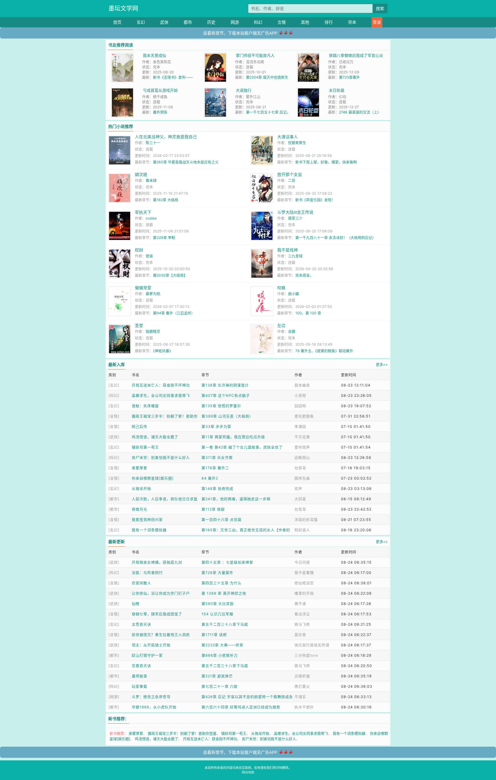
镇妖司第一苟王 (145, 447)
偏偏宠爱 (143, 287)
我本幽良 (302, 385)
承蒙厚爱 (139, 468)
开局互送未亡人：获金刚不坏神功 (161, 385)
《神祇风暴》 (163, 351)
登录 (377, 22)
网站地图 (248, 772)
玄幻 (141, 22)
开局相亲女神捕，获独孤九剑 (157, 562)
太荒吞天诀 (141, 624)
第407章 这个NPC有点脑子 (226, 395)
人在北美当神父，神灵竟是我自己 (166, 136)
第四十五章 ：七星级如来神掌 (227, 562)
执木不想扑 (304, 707)
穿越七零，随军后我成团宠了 (157, 614)
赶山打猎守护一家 (147, 655)
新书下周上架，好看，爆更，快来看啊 (326, 162)
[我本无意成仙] (122, 55)
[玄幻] (114, 385)
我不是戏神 (287, 250)
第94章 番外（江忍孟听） (174, 313)
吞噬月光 (139, 509)
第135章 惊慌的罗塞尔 (221, 406)
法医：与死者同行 (147, 572)
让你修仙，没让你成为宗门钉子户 (161, 593)
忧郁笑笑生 (297, 142)
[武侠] (114, 437)
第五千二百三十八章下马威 (225, 624)
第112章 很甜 (213, 509)
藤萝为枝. (153, 293)
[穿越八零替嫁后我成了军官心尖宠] (308, 55)
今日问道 (302, 562)
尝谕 (149, 256)
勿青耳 (300, 468)
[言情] (114, 416)
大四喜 (300, 499)
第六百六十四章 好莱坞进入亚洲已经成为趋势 (241, 707)
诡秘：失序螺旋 (145, 406)
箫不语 (300, 603)
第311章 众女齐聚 (217, 457)
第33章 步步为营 (216, 426)
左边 (281, 325)
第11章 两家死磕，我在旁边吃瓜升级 (233, 437)
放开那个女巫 (289, 174)
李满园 (300, 426)
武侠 (164, 22)
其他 (305, 22)
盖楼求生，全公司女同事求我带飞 (161, 395)
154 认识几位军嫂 (217, 614)
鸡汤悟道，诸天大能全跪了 (155, 437)
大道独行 (243, 90)
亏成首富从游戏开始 (160, 90)
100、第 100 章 (308, 313)
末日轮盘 (336, 90)
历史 (211, 22)
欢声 (298, 488)
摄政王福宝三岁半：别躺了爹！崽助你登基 (182, 733)
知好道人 (302, 530)
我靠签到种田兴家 (147, 519)
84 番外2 (210, 478)
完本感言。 (304, 275)
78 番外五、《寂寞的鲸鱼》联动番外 (324, 351)
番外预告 (160, 112)
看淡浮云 (302, 614)
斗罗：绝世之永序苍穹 (151, 696)
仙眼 (136, 603)
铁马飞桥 (302, 624)
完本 (352, 22)
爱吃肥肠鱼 (304, 416)
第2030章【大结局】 (170, 275)
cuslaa (151, 218)
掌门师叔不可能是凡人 (255, 55)
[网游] (114, 696)
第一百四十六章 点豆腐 (222, 519)
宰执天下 (143, 212)
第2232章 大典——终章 (222, 645)
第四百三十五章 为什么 (222, 583)
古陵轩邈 (302, 676)
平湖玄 (300, 696)
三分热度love (306, 655)
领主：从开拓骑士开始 (151, 645)
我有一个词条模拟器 (149, 530)
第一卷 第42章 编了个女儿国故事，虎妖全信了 (242, 447)
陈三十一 (153, 142)
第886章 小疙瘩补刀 (220, 655)
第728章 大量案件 (217, 572)
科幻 (258, 22)
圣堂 (139, 325)
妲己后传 (139, 426)
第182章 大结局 (165, 200)
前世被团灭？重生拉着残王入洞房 (161, 634)
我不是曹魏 (304, 572)
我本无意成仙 (154, 55)
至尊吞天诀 (141, 665)
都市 (188, 22)
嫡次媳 (141, 174)
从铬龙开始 (141, 488)
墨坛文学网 (123, 8)
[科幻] (114, 395)
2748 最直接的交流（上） (360, 112)
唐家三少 (295, 218)
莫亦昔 (300, 634)
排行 (328, 22)
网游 (235, 22)
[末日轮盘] (308, 90)
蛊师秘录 (139, 676)
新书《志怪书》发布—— (173, 77)
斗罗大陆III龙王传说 (295, 212)
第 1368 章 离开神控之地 (224, 593)
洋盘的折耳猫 (306, 519)
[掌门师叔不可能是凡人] (215, 55)
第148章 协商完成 (217, 488)
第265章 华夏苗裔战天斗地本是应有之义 (186, 162)
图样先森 (302, 478)
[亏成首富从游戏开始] (122, 90)
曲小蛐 (293, 293)
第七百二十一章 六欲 (220, 686)
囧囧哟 (300, 406)
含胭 (291, 331)
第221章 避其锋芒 (217, 676)
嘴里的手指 (304, 593)
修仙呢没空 (304, 583)
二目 (291, 180)
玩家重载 (139, 686)
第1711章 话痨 (214, 634)
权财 (139, 250)
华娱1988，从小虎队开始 (154, 707)
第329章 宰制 (164, 237)
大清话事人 (287, 136)
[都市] (114, 499)
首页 (117, 22)
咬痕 (281, 287)
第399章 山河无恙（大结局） (227, 416)
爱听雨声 (302, 447)
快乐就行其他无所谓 (312, 645)
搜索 (380, 8)
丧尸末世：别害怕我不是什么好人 (161, 457)
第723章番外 (349, 77)
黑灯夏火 (302, 686)
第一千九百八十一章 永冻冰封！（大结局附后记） (335, 237)
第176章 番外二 (215, 468)
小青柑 (300, 395)
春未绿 (151, 180)
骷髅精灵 (153, 331)
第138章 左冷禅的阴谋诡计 (225, 385)
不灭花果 (302, 437)
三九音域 (295, 256)
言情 (281, 22)
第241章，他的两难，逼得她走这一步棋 (236, 499)
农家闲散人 (141, 583)
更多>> (382, 364)
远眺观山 (302, 457)
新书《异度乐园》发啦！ (315, 200)
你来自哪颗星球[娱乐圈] (153, 478)
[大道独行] (215, 90)
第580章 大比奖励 (218, 603)
